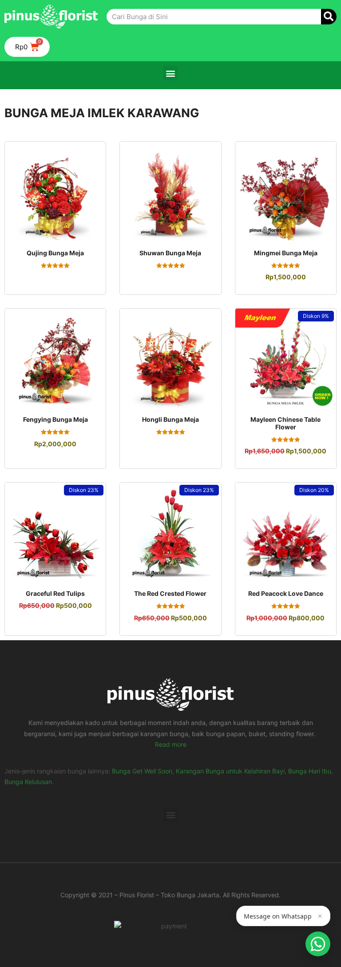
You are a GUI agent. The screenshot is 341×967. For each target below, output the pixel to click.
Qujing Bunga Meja (55, 253)
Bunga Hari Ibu (309, 771)
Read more (170, 744)
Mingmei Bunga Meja (285, 253)
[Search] (329, 16)
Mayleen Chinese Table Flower (285, 423)
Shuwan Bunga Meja (170, 253)
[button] (170, 73)
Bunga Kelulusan (28, 781)
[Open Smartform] (317, 943)
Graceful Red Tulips (55, 593)
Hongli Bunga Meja (170, 419)
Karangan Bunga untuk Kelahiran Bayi (230, 771)
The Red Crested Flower (170, 593)
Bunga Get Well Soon (142, 771)
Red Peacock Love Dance (285, 593)
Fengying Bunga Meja (55, 419)
